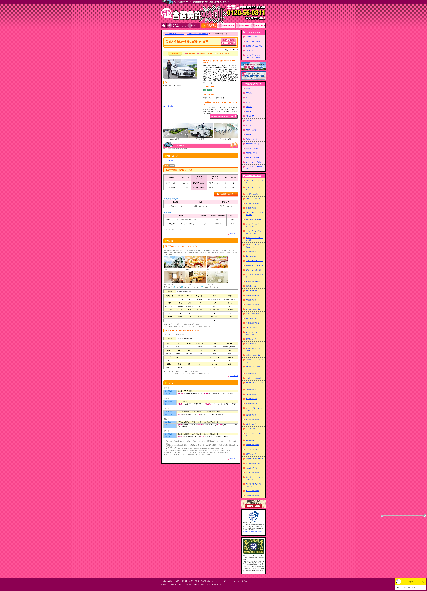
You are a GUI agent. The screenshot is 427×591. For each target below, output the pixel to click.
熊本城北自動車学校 (252, 472)
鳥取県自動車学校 (251, 424)
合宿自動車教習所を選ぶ (253, 176)
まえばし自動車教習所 (253, 309)
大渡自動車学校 (251, 300)
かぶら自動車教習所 (252, 314)
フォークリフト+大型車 (253, 162)
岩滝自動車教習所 (251, 399)
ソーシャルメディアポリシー (240, 581)
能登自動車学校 (251, 389)
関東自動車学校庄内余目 (254, 219)
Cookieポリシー (224, 581)
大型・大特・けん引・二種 (209, 25)
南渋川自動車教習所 (252, 304)
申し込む (228, 42)
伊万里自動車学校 (251, 454)
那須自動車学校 (251, 286)
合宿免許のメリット (252, 37)
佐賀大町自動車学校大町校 (254, 459)
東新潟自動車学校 (251, 339)
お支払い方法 (250, 50)
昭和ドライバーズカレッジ (254, 261)
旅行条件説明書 (194, 581)
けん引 (248, 97)
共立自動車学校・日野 (253, 463)
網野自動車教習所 (251, 403)
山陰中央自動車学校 (252, 419)
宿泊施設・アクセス (224, 53)
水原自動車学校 (251, 318)
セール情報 (191, 53)
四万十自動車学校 (251, 449)
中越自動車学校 (251, 344)
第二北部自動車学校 (252, 203)
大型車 (248, 88)
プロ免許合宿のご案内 (252, 32)
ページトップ (234, 233)
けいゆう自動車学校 (252, 495)
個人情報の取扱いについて (209, 581)
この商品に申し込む (226, 194)
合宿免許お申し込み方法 (254, 46)
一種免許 (170, 160)
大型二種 (249, 111)
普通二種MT (250, 116)
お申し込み (243, 25)
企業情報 (184, 581)
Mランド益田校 (251, 429)
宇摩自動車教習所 (251, 440)
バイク (194, 25)
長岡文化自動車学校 (252, 323)
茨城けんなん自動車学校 (254, 270)
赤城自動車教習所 (251, 291)
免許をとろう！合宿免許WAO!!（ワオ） (173, 584)
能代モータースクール (253, 199)
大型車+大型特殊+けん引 (254, 144)
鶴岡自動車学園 (251, 208)
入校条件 (176, 581)
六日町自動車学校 (251, 327)
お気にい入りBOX (226, 25)
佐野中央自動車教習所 (253, 281)
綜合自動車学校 (251, 373)
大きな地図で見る (168, 106)
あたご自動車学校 (251, 468)
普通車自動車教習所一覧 (177, 25)
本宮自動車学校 (251, 256)
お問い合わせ (258, 25)
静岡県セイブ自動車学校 (254, 378)
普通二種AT (249, 121)
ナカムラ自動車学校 (252, 491)
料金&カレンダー (206, 53)
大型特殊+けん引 (251, 139)
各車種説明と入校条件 (253, 41)
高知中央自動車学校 (252, 445)
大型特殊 (249, 93)
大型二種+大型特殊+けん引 (254, 157)
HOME (164, 25)
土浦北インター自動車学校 (254, 265)
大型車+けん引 (250, 134)
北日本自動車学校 (251, 394)
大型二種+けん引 (251, 153)
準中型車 (249, 107)
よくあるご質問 (167, 581)
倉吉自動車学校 (251, 415)
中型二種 (249, 125)
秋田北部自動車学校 (252, 194)
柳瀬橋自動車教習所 (252, 295)
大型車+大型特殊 (251, 130)
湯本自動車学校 (251, 251)
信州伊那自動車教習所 (253, 355)
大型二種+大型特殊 (252, 148)
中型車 (248, 102)
